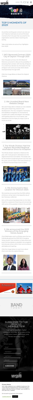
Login (17, 2)
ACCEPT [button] (15, 396)
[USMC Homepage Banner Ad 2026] (16, 293)
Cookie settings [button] (6, 396)
